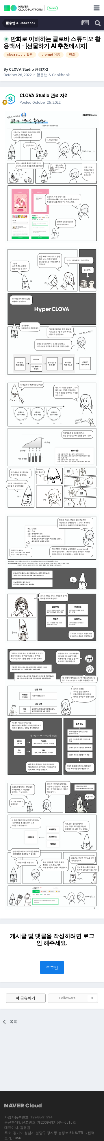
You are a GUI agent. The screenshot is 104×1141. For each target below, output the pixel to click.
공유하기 (27, 998)
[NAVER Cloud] (23, 1106)
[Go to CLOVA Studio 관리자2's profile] (10, 99)
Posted (40, 102)
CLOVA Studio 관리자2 (28, 69)
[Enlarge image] (52, 177)
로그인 (52, 967)
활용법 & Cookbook (53, 75)
